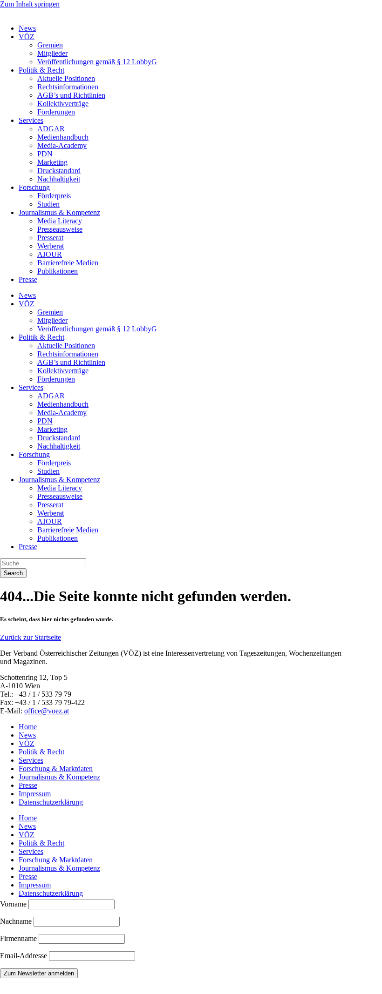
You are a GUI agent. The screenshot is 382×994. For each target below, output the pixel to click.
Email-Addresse (24, 956)
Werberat (50, 246)
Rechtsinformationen (67, 87)
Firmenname (18, 938)
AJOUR (49, 254)
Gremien (50, 45)
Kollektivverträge (63, 103)
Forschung (34, 187)
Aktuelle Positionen (66, 78)
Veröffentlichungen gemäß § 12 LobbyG (97, 62)
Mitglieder (52, 53)
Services (31, 120)
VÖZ (26, 36)
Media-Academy (62, 145)
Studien (48, 204)
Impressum (35, 794)
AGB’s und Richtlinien (71, 95)
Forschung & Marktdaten (56, 768)
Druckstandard (59, 171)
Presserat (50, 238)
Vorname (13, 904)
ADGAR (51, 129)
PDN (45, 154)
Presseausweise (59, 229)
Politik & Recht (41, 70)
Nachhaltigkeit (58, 179)
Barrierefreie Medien (67, 263)
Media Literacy (59, 221)
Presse (28, 279)
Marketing (52, 162)
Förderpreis (54, 196)
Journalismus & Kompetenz (59, 212)
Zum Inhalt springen (30, 4)
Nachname (16, 921)
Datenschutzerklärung (51, 802)
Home (28, 727)
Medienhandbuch (63, 137)
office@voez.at (46, 711)
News (27, 28)
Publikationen (57, 271)
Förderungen (56, 112)
